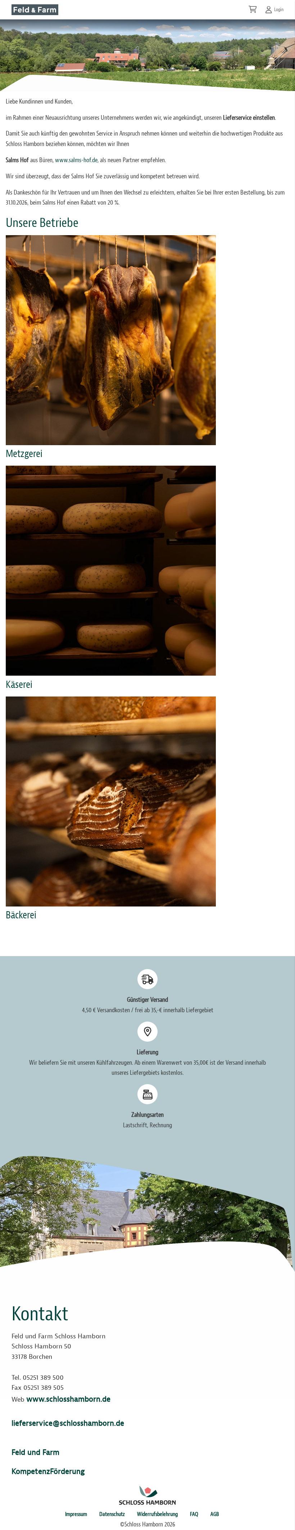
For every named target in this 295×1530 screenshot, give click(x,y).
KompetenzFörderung (48, 1471)
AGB (214, 1514)
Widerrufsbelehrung (157, 1514)
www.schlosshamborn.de (68, 1399)
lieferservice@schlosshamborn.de (68, 1423)
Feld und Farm (35, 1452)
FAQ (194, 1514)
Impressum (76, 1514)
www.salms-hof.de (76, 160)
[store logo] (35, 9)
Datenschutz (112, 1514)
